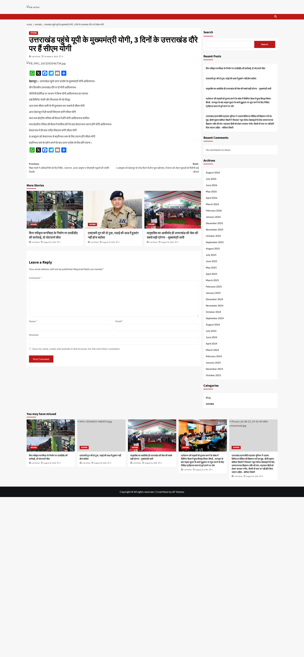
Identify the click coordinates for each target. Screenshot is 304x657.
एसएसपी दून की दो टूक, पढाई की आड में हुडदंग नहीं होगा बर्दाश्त (231, 78)
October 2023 (213, 375)
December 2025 (214, 223)
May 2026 (211, 191)
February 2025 (214, 286)
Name (33, 321)
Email (119, 321)
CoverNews (162, 491)
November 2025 (214, 229)
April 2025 (211, 274)
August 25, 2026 (49, 242)
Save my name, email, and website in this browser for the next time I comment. (76, 348)
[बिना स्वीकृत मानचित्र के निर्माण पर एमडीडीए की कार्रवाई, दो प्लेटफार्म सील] (55, 210)
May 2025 (211, 267)
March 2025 (212, 280)
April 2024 (211, 343)
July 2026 (211, 179)
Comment (35, 277)
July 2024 (211, 331)
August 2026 (213, 172)
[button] (276, 16)
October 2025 (213, 236)
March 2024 (212, 350)
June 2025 (211, 261)
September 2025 (215, 242)
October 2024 (213, 312)
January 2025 (213, 293)
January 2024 (213, 362)
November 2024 (214, 305)
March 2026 (212, 204)
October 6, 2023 (51, 56)
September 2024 (215, 318)
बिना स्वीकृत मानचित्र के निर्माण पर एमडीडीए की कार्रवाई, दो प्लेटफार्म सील (53, 235)
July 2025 (211, 255)
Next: (157, 168)
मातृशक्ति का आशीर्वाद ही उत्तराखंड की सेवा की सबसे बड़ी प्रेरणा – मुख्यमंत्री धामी (172, 235)
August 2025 (213, 248)
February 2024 (214, 356)
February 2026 (214, 210)
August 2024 (213, 324)
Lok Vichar (36, 56)
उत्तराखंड (33, 33)
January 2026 (213, 217)
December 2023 (214, 369)
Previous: (69, 168)
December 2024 (214, 299)
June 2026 (211, 185)
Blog (208, 397)
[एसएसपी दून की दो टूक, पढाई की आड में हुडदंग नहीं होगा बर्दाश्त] (114, 210)
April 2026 (211, 198)
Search (208, 32)
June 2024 (211, 337)
